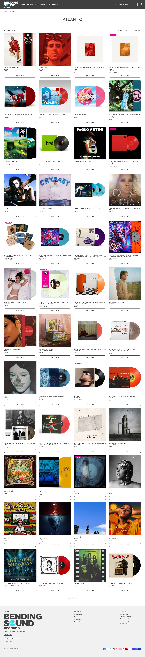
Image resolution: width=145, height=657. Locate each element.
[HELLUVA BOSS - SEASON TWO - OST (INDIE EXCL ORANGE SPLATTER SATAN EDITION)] (125, 237)
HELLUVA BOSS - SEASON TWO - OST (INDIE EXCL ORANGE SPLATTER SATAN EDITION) (124, 256)
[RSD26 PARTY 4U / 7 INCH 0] (90, 471)
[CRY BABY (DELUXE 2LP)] (55, 190)
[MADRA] (20, 377)
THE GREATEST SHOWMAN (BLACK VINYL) (17, 584)
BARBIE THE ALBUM (80, 114)
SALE (23, 4)
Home (5, 11)
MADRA (6, 396)
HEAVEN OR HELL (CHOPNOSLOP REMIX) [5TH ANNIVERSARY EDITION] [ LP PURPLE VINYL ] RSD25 (90, 256)
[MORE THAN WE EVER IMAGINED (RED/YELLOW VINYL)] (125, 377)
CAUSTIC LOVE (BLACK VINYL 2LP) (84, 161)
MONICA (76, 396)
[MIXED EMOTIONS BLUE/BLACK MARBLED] (55, 377)
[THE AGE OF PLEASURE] (125, 518)
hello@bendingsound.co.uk (12, 638)
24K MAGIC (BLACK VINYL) (12, 68)
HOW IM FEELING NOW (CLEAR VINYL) (15, 302)
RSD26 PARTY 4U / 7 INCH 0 (82, 490)
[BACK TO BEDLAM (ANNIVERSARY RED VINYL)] (55, 96)
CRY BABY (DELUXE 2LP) (46, 208)
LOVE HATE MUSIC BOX (46, 349)
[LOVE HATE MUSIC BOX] (55, 330)
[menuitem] (23, 4)
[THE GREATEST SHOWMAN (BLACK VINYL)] (20, 565)
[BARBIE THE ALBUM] (90, 96)
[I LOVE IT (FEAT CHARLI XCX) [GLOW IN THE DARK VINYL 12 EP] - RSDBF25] (55, 284)
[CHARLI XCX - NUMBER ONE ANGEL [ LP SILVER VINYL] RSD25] (125, 143)
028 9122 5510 (8, 635)
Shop (9, 11)
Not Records (43, 4)
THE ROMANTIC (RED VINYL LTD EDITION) (51, 584)
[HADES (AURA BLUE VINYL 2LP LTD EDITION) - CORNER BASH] (20, 237)
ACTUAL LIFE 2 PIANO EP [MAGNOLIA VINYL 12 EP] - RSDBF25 (125, 68)
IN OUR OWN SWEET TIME (117, 302)
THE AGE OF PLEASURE (116, 537)
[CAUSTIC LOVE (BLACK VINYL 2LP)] (90, 143)
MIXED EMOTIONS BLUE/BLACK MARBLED (51, 396)
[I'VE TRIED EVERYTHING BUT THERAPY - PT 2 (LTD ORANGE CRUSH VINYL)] (90, 284)
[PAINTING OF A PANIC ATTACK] (125, 424)
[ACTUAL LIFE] (55, 49)
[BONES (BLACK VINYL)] (20, 143)
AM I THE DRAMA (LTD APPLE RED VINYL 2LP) (18, 114)
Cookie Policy (124, 623)
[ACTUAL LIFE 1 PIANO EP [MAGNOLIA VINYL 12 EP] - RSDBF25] (90, 49)
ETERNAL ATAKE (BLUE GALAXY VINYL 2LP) (87, 208)
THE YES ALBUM (79, 584)
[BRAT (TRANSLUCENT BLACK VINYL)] (55, 143)
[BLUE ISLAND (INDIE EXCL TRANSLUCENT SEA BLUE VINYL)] (125, 96)
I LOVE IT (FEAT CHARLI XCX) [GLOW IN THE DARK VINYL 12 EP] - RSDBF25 (54, 303)
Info (62, 4)
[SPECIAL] (125, 471)
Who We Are (124, 614)
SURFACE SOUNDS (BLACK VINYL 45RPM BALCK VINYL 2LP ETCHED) (53, 537)
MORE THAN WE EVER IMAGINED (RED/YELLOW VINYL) (123, 397)
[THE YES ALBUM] (90, 565)
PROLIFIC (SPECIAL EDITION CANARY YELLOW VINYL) (53, 490)
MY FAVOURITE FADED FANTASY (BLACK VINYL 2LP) (90, 443)
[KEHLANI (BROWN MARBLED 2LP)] (20, 330)
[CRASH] (20, 190)
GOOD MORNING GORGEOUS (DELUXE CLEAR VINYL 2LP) (124, 209)
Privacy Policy (124, 621)
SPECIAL (111, 490)
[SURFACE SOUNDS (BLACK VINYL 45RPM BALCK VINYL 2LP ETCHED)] (55, 518)
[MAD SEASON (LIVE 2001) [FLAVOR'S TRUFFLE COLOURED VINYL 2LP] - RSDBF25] (125, 330)
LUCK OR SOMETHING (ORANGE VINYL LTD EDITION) (90, 349)
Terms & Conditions (126, 619)
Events (55, 4)
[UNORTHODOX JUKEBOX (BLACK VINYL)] (125, 565)
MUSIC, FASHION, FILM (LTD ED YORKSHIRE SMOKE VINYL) (19, 443)
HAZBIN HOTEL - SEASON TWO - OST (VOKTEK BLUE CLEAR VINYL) (55, 256)
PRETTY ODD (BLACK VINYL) (12, 490)
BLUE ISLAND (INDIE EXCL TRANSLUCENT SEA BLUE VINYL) (125, 115)
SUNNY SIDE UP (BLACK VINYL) (13, 537)
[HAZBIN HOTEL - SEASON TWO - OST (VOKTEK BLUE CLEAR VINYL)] (55, 237)
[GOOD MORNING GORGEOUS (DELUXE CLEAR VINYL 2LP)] (125, 190)
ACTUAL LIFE (43, 68)
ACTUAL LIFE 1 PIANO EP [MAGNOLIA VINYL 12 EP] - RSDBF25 (90, 68)
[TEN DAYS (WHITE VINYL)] (90, 518)
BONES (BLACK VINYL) (10, 161)
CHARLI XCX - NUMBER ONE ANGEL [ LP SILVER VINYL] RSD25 (123, 162)
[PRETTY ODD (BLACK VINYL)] (20, 471)
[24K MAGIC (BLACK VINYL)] (20, 49)
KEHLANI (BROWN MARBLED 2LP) (14, 349)
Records (30, 4)
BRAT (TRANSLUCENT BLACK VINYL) (50, 161)
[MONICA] (90, 377)
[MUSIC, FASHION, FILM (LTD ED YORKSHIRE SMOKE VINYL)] (20, 424)
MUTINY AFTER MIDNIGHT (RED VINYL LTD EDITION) (55, 443)
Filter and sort (10, 30)
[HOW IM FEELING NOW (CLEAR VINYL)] (20, 284)
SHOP (98, 611)
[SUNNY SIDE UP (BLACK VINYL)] (20, 518)
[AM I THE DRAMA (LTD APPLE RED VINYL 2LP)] (20, 96)
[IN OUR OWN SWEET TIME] (125, 284)
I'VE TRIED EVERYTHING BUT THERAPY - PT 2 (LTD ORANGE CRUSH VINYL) (89, 303)
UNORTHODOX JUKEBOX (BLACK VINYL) (121, 584)
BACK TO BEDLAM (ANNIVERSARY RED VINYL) (53, 114)
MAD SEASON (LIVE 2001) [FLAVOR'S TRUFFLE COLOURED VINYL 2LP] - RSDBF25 (123, 350)
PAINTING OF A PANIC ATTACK (118, 443)
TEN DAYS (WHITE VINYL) (81, 537)
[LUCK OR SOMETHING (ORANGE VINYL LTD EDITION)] (90, 330)
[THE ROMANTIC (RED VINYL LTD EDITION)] (55, 565)
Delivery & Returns (126, 616)
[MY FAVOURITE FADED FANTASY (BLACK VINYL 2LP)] (90, 424)
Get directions (8, 641)
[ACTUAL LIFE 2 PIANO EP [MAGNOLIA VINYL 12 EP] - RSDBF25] (125, 49)
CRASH (6, 208)
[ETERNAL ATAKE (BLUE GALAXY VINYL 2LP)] (90, 190)
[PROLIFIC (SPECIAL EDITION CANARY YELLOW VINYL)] (55, 471)
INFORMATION (124, 611)
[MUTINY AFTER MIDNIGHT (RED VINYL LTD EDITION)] (55, 424)
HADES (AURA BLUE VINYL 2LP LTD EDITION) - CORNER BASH (18, 256)
